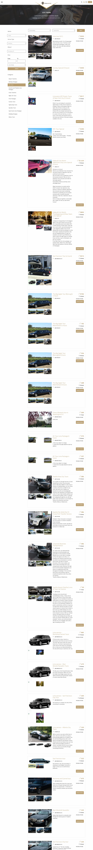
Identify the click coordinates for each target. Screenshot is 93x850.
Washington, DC (58, 417)
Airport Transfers (13, 79)
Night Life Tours (12, 95)
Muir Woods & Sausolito (61, 810)
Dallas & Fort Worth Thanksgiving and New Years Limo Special (62, 214)
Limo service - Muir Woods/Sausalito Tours (61, 665)
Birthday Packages (13, 82)
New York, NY (57, 38)
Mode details (80, 50)
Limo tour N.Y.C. (58, 36)
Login (90, 2)
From (9, 58)
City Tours (11, 85)
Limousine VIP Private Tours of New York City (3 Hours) (62, 97)
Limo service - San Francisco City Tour (62, 697)
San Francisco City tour (60, 842)
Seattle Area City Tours (60, 476)
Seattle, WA (57, 479)
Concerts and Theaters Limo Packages (15, 88)
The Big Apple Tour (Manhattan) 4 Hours (60, 324)
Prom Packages (12, 99)
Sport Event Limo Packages (15, 111)
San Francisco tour (59, 758)
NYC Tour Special (58, 129)
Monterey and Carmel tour (62, 778)
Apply (81, 30)
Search (82, 2)
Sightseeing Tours (13, 105)
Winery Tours (12, 117)
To (17, 58)
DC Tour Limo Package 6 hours (61, 437)
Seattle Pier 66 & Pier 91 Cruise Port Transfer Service (62, 513)
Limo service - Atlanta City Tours (62, 728)
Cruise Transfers (12, 92)
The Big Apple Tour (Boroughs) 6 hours (59, 354)
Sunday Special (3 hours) (61, 68)
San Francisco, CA (58, 258)
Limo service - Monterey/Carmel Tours (61, 633)
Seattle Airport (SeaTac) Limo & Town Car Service (62, 588)
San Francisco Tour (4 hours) (62, 256)
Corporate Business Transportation (59, 544)
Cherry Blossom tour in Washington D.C (60, 413)
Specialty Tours (12, 108)
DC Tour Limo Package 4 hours (61, 457)
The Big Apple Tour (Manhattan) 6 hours (60, 384)
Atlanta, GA (57, 731)
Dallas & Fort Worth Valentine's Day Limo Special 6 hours (62, 162)
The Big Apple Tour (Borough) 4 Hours (63, 295)
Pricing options (79, 41)
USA (86, 2)
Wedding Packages (13, 114)
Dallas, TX (57, 70)
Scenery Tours (12, 102)
